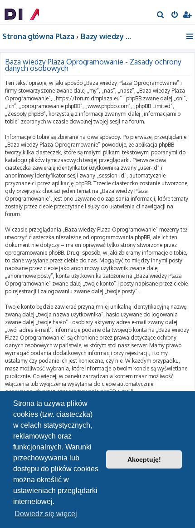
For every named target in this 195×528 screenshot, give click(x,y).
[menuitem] (161, 15)
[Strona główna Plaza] (22, 11)
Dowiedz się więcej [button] (46, 514)
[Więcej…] (190, 36)
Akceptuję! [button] (144, 459)
